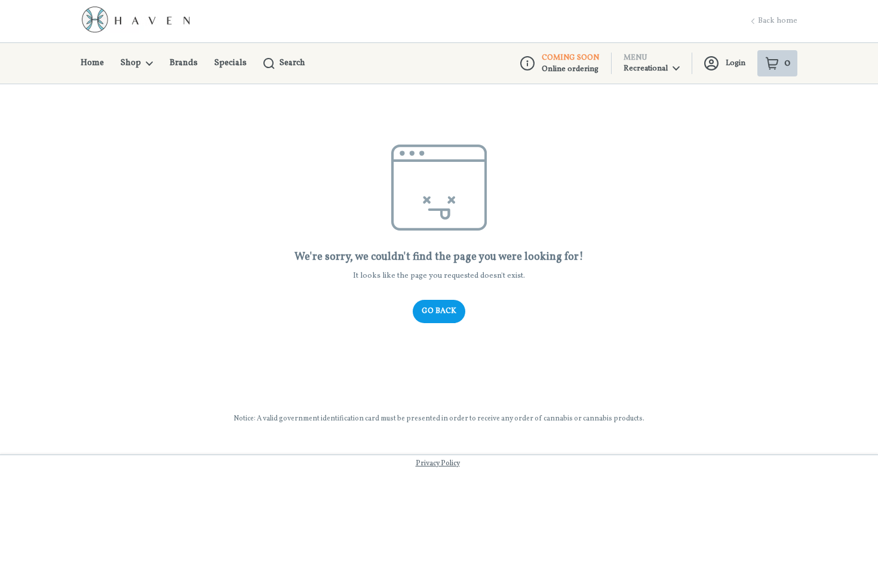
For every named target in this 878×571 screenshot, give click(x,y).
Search (292, 63)
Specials (230, 63)
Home (92, 63)
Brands (184, 63)
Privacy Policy (438, 463)
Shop (131, 63)
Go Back (439, 311)
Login (735, 63)
